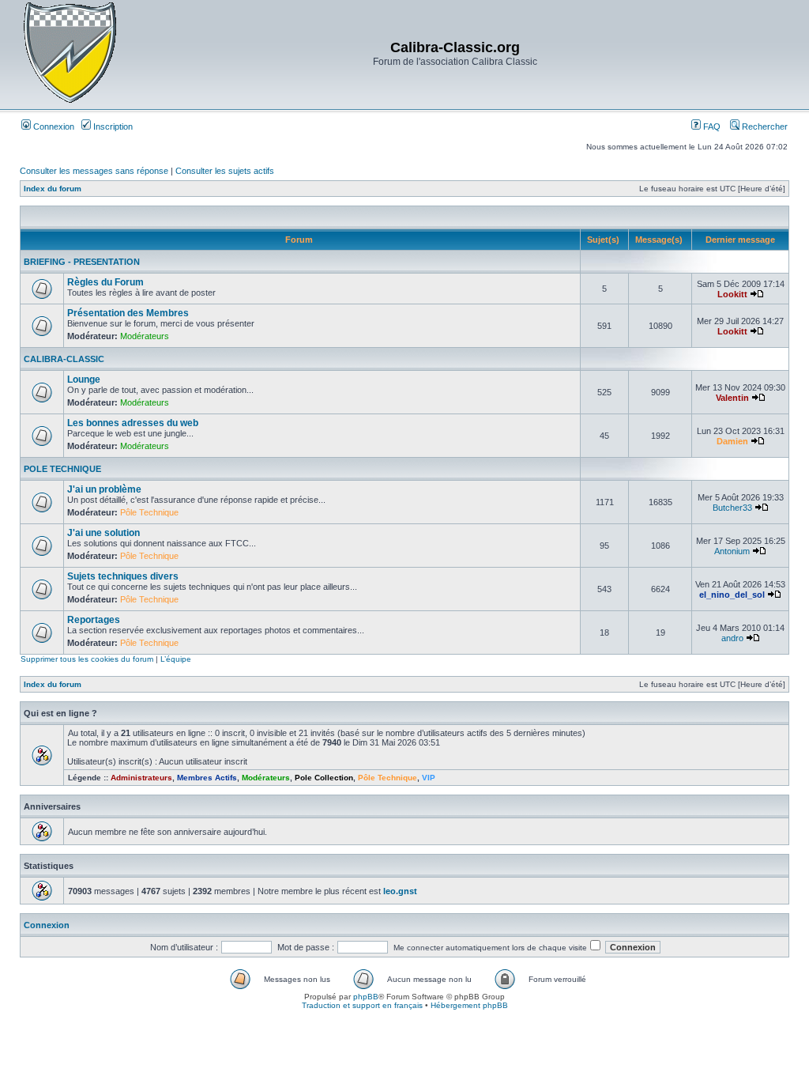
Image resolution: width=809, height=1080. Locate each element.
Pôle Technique (149, 512)
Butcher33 (732, 507)
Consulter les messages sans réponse (94, 171)
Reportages (93, 619)
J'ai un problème (104, 489)
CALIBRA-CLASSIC (64, 359)
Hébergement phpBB (469, 1005)
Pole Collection (324, 777)
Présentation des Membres (128, 313)
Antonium (732, 551)
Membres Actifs (207, 777)
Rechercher (763, 126)
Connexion (52, 126)
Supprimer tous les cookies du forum (87, 659)
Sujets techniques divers (123, 576)
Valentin (732, 397)
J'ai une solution (103, 532)
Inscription (112, 126)
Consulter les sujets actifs (224, 171)
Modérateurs (144, 336)
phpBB (365, 996)
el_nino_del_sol (732, 594)
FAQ (711, 126)
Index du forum (52, 188)
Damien (732, 441)
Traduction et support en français (362, 1005)
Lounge (83, 379)
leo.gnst (400, 891)
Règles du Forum (105, 282)
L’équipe (175, 659)
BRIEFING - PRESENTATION (82, 261)
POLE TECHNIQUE (62, 469)
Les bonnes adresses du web (132, 423)
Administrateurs (141, 777)
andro (732, 638)
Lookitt (732, 294)
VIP (428, 777)
